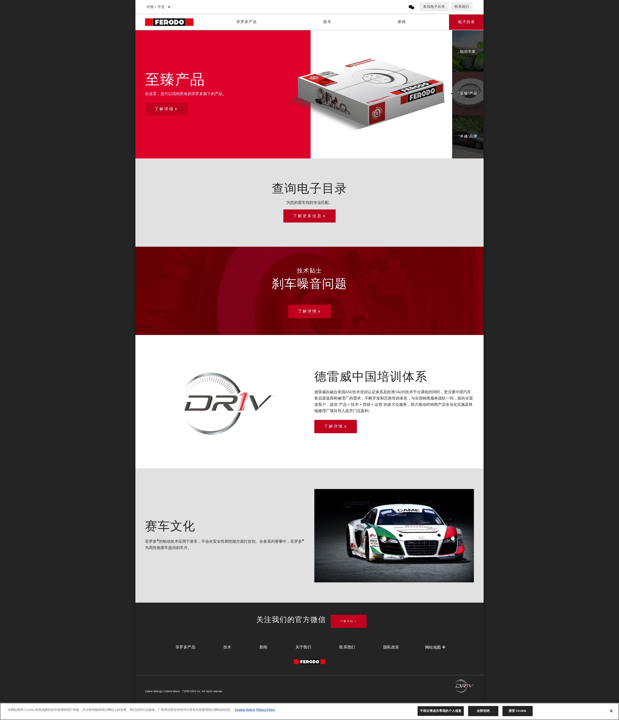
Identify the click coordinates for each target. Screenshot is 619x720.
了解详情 (164, 109)
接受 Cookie (517, 711)
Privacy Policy (265, 710)
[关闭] (611, 710)
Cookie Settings (153, 691)
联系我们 (462, 7)
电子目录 (466, 22)
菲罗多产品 (246, 22)
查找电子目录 (434, 7)
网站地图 (433, 647)
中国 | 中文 (156, 7)
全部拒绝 (483, 711)
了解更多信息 (307, 216)
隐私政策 (391, 647)
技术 (327, 22)
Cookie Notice (172, 691)
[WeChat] (411, 8)
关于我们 (303, 647)
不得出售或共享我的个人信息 (440, 711)
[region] (309, 711)
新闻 (402, 22)
